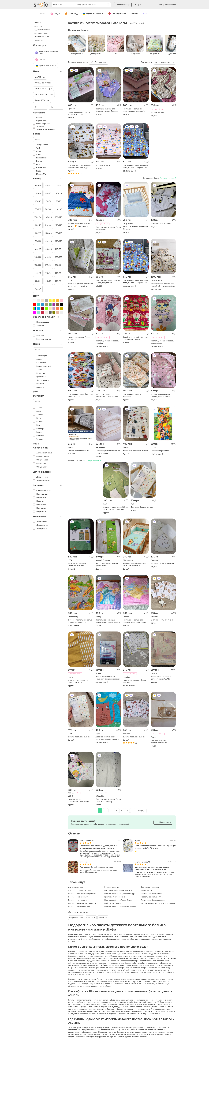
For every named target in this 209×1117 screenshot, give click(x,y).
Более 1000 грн (42, 100)
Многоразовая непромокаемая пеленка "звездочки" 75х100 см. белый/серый (152, 868)
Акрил (39, 408)
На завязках (41, 497)
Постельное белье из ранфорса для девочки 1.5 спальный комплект (134, 110)
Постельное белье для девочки (118, 890)
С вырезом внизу (43, 490)
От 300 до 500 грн (43, 89)
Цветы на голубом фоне (114, 897)
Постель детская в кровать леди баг (107, 342)
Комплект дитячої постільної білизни (135, 228)
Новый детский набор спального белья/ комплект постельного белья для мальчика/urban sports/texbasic (107, 678)
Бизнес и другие (43, 339)
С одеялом (41, 463)
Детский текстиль (41, 33)
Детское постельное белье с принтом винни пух (80, 621)
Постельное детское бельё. (163, 563)
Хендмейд (73, 14)
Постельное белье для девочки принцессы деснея (108, 621)
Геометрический (43, 366)
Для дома (38, 26)
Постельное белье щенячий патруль (120, 894)
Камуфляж (40, 373)
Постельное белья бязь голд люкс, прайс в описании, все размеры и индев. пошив (98, 847)
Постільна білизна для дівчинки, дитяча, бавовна (107, 110)
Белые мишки (146, 890)
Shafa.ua (38, 23)
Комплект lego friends (160, 451)
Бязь (38, 425)
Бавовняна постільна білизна (135, 451)
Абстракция (41, 356)
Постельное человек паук (79, 907)
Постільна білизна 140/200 (79, 451)
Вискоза (40, 436)
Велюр (39, 432)
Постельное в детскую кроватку (82, 894)
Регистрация (170, 5)
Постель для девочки (77, 900)
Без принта (41, 363)
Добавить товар (123, 5)
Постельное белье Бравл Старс (118, 900)
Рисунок (40, 384)
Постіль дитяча (157, 112)
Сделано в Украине (94, 14)
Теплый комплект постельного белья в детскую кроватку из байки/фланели (155, 847)
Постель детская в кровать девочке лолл (162, 342)
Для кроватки (42, 525)
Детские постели (75, 887)
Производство (42, 322)
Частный (40, 335)
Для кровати (41, 528)
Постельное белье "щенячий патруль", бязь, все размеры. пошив (135, 166)
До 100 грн (40, 77)
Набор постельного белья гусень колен (107, 564)
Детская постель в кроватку (80, 890)
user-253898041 (87, 840)
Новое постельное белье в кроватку (80, 338)
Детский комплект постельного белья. (159, 741)
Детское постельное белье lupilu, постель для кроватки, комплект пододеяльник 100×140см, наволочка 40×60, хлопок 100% (108, 738)
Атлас (38, 411)
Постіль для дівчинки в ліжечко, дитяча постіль (161, 395)
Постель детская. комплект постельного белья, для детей (80, 166)
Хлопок (39, 415)
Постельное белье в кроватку (132, 395)
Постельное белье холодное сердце (120, 907)
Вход (160, 5)
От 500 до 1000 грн (44, 94)
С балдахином (42, 456)
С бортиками (42, 460)
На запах (40, 501)
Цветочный (41, 377)
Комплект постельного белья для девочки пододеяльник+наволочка (108, 228)
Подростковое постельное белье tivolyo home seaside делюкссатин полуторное (162, 285)
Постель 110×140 (103, 165)
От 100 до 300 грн (43, 83)
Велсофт (40, 429)
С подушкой (41, 467)
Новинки (134, 14)
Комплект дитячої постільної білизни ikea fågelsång (80, 285)
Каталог (41, 14)
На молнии (41, 504)
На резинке (41, 511)
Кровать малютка (111, 887)
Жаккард (40, 439)
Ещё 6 (35, 391)
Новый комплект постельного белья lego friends (78, 800)
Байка (38, 418)
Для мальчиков (43, 480)
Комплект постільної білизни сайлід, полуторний (108, 281)
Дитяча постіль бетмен (161, 224)
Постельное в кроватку (78, 897)
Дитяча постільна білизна (162, 620)
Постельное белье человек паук (82, 903)
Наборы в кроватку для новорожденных (158, 903)
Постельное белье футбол (152, 897)
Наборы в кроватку (112, 903)
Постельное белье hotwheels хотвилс (96, 867)
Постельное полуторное (151, 894)
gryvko (137, 840)
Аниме (39, 359)
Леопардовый (42, 380)
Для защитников (119, 14)
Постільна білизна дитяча (142, 507)
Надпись (40, 387)
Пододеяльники (76, 918)
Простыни (103, 918)
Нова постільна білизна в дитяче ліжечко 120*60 (161, 678)
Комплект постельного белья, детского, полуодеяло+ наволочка (78, 681)
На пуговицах (42, 494)
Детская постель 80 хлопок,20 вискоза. (77, 564)
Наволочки (90, 918)
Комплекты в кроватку (150, 887)
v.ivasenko (84, 862)
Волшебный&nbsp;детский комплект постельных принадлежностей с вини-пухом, (134, 564)
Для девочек (42, 477)
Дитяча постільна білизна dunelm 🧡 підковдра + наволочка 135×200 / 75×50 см (79, 225)
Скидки (57, 14)
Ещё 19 (36, 443)
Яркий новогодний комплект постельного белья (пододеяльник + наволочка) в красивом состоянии (135, 338)
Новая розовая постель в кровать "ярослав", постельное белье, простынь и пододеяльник (80, 113)
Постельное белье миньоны (153, 900)
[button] (68, 42)
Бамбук (39, 422)
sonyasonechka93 (142, 862)
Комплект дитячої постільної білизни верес (108, 452)
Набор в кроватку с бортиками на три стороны (107, 395)
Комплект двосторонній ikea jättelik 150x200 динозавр (115, 508)
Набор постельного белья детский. (134, 681)
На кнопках (41, 508)
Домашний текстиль (42, 30)
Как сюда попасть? (168, 178)
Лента (145, 14)
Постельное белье (42, 37)
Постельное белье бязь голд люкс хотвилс (80, 395)
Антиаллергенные (44, 453)
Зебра (39, 370)
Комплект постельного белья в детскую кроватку (108, 800)
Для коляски (41, 521)
